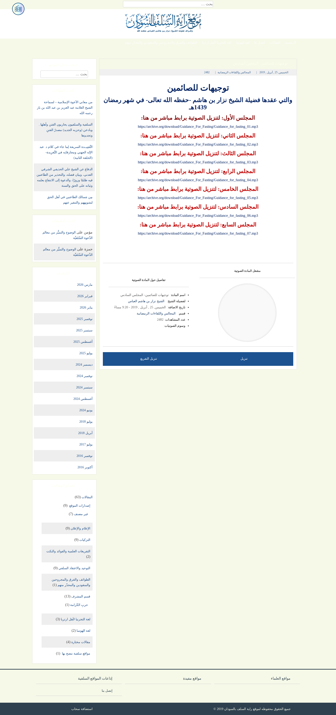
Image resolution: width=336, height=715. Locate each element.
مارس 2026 (85, 284)
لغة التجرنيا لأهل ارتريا (216, 42)
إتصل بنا (108, 690)
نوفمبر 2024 (85, 376)
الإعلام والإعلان (80, 528)
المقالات (274, 42)
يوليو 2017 (86, 444)
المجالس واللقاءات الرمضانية (234, 72)
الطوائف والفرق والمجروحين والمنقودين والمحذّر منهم (161, 42)
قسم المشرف (80, 596)
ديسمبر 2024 (84, 364)
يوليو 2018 (86, 421)
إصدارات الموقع (79, 505)
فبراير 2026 (85, 296)
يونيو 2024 (86, 410)
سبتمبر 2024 (84, 387)
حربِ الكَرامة (79, 605)
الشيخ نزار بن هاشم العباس (146, 301)
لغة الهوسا (243, 42)
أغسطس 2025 (83, 341)
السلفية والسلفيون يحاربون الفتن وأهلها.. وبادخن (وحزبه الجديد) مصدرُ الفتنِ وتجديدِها (66, 130)
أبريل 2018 (85, 433)
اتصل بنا (259, 42)
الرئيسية (290, 42)
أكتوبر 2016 (85, 467)
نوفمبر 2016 (85, 456)
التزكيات (84, 540)
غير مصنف (81, 514)
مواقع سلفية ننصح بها (75, 653)
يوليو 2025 (86, 353)
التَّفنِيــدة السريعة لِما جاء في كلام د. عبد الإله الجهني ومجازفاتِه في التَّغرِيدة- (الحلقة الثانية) (66, 152)
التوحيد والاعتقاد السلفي (74, 568)
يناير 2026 (86, 307)
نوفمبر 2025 (85, 319)
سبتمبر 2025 (84, 330)
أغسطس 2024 (83, 399)
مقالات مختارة (80, 642)
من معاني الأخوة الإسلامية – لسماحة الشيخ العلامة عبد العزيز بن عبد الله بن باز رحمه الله (65, 107)
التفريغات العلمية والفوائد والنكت (68, 551)
